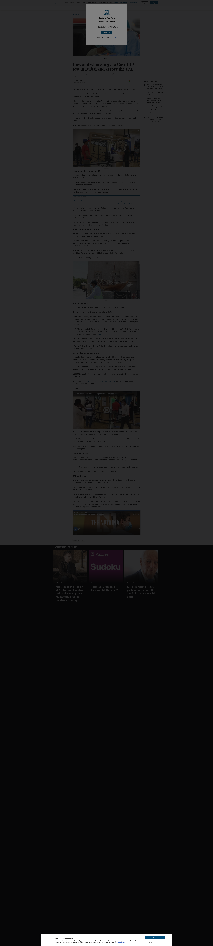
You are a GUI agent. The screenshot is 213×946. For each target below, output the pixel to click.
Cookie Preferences (155, 943)
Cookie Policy (121, 942)
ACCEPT (155, 937)
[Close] (169, 940)
